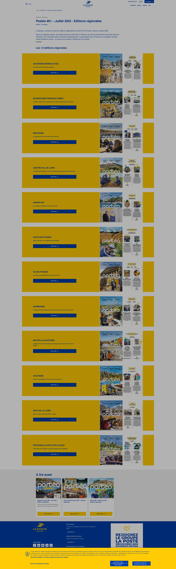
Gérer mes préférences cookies (40, 563)
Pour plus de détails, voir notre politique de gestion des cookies (49, 557)
